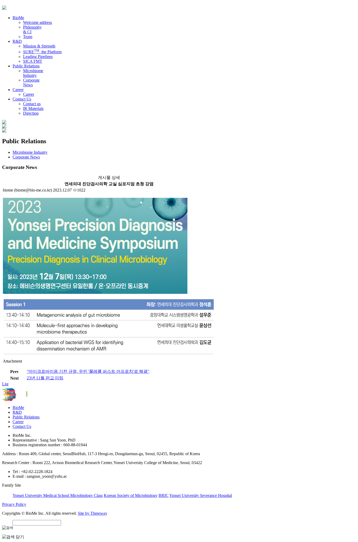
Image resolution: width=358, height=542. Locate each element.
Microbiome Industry (33, 73)
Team (27, 36)
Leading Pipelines (38, 56)
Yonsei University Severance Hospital (200, 495)
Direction (31, 113)
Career (28, 94)
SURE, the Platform (42, 52)
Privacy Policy (14, 504)
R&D (17, 412)
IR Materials (33, 108)
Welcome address (37, 22)
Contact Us (22, 426)
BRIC (164, 495)
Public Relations (26, 417)
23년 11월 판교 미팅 (45, 378)
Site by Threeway (92, 513)
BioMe (18, 407)
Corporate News (31, 82)
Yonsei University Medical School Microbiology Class (58, 495)
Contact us (32, 104)
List (5, 384)
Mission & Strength (39, 46)
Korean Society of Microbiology (131, 495)
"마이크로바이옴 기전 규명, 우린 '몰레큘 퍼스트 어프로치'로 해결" (88, 371)
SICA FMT (32, 61)
